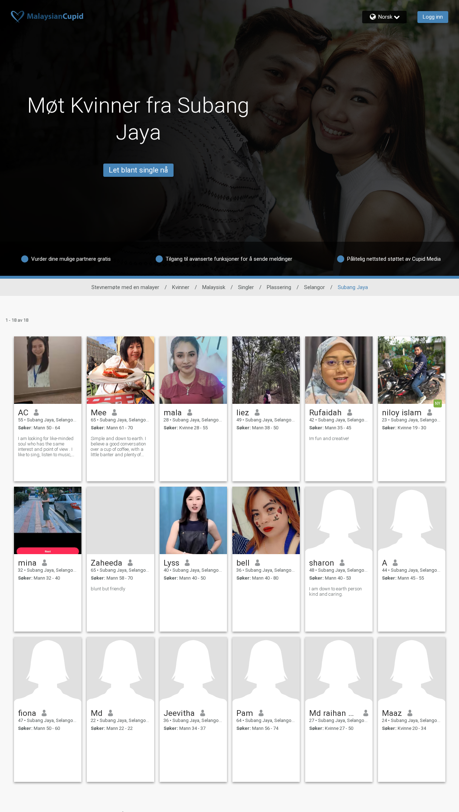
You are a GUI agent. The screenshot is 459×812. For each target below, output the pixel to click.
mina (27, 562)
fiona (27, 713)
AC (23, 412)
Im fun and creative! (329, 438)
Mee (99, 412)
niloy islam (402, 412)
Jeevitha (179, 713)
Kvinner (180, 287)
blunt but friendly (108, 588)
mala (173, 412)
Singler (246, 287)
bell (243, 562)
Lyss (171, 562)
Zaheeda (106, 562)
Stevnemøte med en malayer (125, 287)
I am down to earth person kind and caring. (335, 591)
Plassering (279, 287)
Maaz (392, 713)
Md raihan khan (333, 713)
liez (242, 412)
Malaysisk (213, 287)
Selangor (314, 287)
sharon (321, 562)
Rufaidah (325, 412)
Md (97, 713)
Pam (244, 713)
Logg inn (433, 17)
